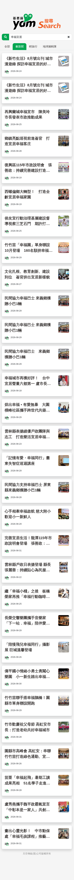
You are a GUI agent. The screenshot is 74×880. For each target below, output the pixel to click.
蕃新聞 (19, 46)
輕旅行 (33, 46)
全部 (7, 46)
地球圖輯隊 (50, 46)
